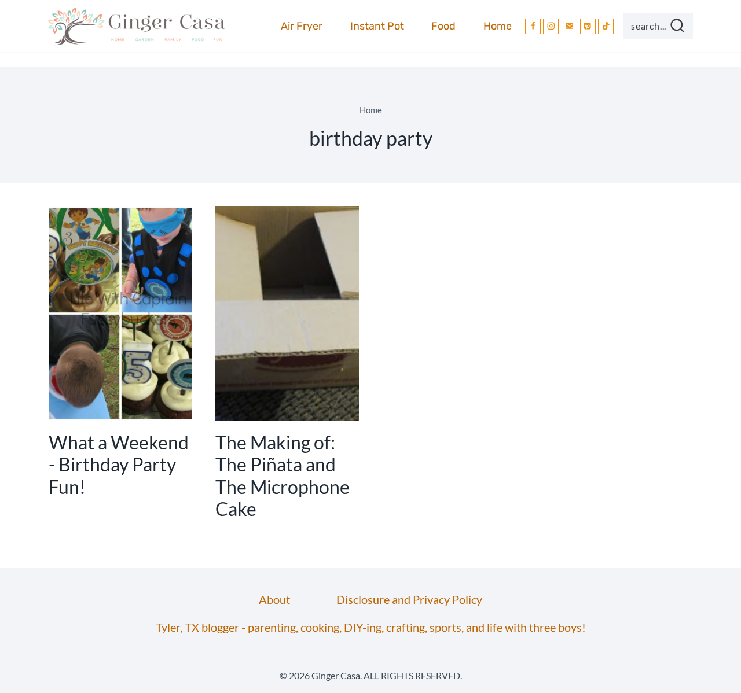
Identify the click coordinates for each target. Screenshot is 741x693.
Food (443, 26)
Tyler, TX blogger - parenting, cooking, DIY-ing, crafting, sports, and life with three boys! (371, 627)
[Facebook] (533, 26)
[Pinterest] (588, 26)
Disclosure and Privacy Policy (409, 599)
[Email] (569, 26)
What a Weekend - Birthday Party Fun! (119, 464)
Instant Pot (377, 26)
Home (497, 26)
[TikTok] (606, 26)
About (274, 599)
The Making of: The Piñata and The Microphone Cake (282, 475)
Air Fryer (301, 26)
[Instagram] (551, 26)
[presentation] (120, 313)
